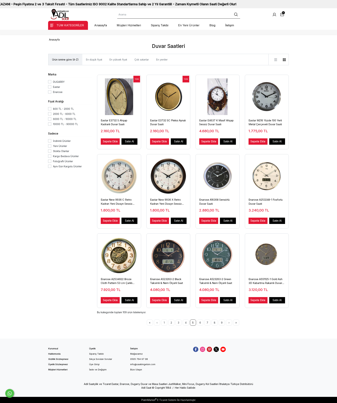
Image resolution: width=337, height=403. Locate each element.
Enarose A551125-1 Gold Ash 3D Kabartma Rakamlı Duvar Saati (265, 281)
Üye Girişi (94, 364)
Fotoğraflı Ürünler (63, 161)
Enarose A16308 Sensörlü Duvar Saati (214, 201)
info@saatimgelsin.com (142, 364)
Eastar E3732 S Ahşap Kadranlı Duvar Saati (114, 122)
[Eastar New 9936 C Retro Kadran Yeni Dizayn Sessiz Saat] (119, 174)
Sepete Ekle (110, 141)
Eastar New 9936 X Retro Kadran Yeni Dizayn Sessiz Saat (166, 202)
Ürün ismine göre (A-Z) (65, 59)
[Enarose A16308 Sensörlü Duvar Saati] (217, 174)
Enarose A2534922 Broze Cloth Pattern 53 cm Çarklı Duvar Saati (116, 281)
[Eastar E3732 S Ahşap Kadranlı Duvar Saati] (119, 95)
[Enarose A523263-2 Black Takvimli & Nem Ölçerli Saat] (168, 254)
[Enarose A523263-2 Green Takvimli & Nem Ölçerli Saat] (217, 254)
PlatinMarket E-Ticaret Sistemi (158, 399)
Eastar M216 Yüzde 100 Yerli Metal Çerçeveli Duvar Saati (265, 122)
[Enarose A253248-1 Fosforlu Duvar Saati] (267, 174)
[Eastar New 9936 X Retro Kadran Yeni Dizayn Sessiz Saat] (168, 174)
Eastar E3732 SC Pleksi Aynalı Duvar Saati (168, 122)
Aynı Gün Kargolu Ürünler (67, 166)
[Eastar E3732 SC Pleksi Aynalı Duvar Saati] (168, 95)
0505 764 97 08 (139, 359)
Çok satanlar (141, 59)
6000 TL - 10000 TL (64, 118)
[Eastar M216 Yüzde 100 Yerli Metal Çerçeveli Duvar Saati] (267, 95)
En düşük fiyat (94, 59)
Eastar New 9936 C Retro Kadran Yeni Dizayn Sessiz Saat (116, 202)
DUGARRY (59, 81)
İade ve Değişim (98, 369)
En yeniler (162, 59)
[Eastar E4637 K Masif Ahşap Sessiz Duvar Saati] (217, 95)
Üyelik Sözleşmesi (58, 364)
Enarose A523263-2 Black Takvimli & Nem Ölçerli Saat (166, 281)
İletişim (134, 348)
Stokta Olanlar (61, 151)
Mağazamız (136, 353)
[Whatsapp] (9, 393)
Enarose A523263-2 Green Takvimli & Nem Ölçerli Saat (215, 281)
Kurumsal (53, 348)
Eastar (56, 86)
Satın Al (129, 141)
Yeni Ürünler (60, 146)
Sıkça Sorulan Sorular (100, 359)
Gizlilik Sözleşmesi (58, 359)
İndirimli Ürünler (62, 140)
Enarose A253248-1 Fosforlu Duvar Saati (266, 201)
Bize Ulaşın (136, 369)
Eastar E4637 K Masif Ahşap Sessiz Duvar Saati (216, 122)
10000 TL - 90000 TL (65, 124)
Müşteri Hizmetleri (58, 369)
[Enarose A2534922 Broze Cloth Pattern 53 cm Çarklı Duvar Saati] (119, 254)
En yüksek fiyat (118, 59)
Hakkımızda (54, 353)
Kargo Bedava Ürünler (66, 156)
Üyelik (92, 348)
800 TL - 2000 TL (63, 108)
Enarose (57, 91)
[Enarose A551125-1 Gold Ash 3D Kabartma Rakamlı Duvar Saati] (267, 254)
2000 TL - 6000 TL (64, 113)
